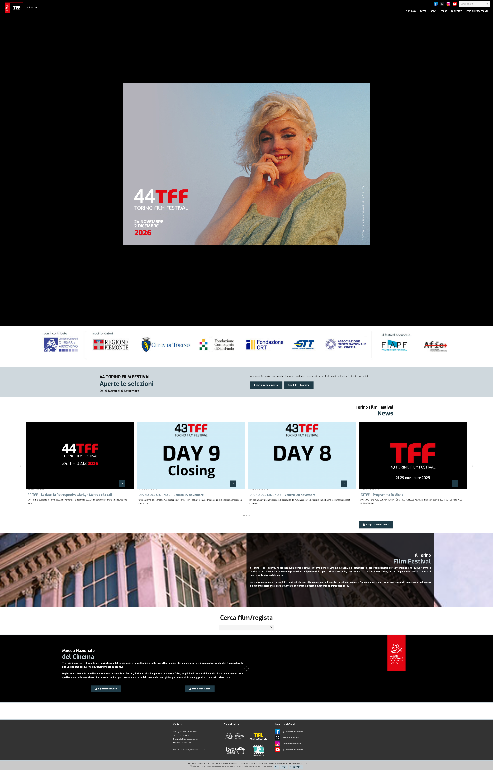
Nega (284, 766)
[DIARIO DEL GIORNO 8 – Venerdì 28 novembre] (191, 466)
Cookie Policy (185, 749)
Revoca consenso (198, 749)
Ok (276, 766)
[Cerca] (487, 4)
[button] (244, 515)
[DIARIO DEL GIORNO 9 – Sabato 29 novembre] (80, 466)
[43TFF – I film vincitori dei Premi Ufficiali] (413, 466)
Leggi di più (295, 766)
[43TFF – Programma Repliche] (302, 466)
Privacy (176, 749)
